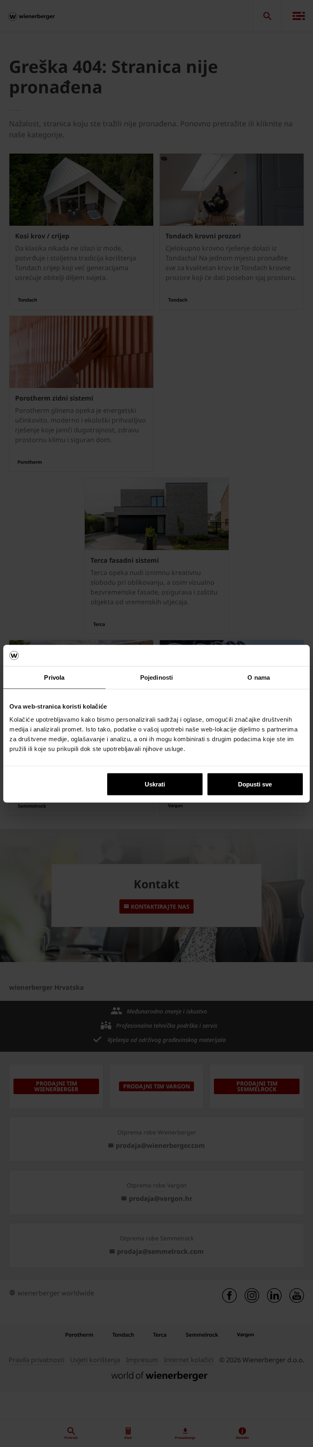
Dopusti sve (255, 783)
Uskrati (155, 783)
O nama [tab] (258, 677)
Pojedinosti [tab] (156, 677)
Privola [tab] (54, 677)
